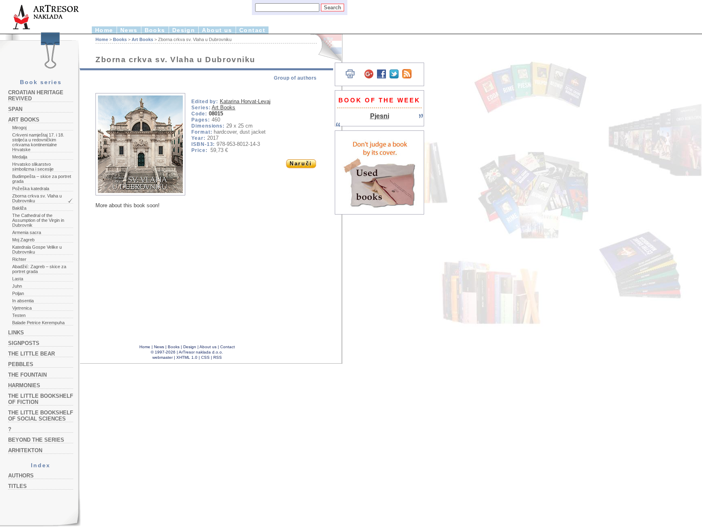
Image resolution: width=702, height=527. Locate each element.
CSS (205, 357)
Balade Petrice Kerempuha (38, 322)
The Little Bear (31, 354)
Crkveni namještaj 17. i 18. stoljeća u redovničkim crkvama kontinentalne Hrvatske (38, 142)
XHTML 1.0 (186, 357)
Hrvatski (325, 47)
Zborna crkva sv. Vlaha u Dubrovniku (37, 198)
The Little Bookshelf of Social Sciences (40, 416)
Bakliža (19, 208)
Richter (19, 259)
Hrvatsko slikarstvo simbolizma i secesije (33, 166)
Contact (252, 30)
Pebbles (20, 364)
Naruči (301, 163)
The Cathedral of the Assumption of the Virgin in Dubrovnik (38, 220)
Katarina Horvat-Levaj (245, 101)
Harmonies (24, 385)
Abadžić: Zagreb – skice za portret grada (39, 269)
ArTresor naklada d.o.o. (201, 352)
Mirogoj (19, 127)
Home (104, 30)
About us (217, 30)
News (129, 30)
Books (155, 30)
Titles (17, 486)
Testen (19, 315)
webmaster (162, 357)
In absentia (23, 300)
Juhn (17, 286)
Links (16, 333)
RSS (217, 357)
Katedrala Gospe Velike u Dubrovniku (37, 249)
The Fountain (27, 375)
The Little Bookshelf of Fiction (40, 399)
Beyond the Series (36, 440)
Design (183, 30)
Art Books (23, 120)
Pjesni (379, 115)
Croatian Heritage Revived (35, 95)
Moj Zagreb (23, 239)
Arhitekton (25, 450)
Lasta (17, 278)
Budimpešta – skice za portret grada (41, 179)
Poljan (18, 293)
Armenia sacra (26, 232)
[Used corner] (379, 172)
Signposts (23, 343)
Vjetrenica (22, 308)
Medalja (19, 156)
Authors (21, 476)
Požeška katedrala (30, 188)
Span (15, 109)
